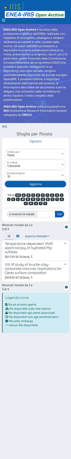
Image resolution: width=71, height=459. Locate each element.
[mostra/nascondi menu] (3, 20)
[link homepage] (12, 6)
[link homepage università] (35, 14)
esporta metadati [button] (36, 236)
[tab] (9, 236)
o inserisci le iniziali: (22, 214)
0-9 (18, 195)
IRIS (4, 126)
